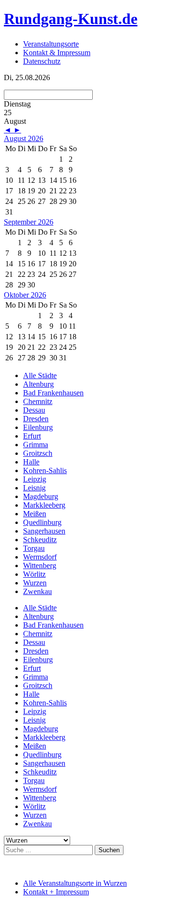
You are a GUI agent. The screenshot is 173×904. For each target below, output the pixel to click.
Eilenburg (38, 427)
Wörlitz (34, 574)
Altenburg (38, 384)
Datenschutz (42, 61)
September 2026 (28, 222)
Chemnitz (37, 401)
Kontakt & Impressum (56, 52)
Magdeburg (40, 496)
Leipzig (34, 479)
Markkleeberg (44, 505)
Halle (31, 462)
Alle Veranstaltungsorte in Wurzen (75, 883)
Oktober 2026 (25, 295)
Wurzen (35, 583)
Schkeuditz (40, 539)
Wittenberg (39, 565)
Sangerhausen (44, 531)
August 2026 (23, 138)
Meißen (34, 514)
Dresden (36, 419)
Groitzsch (37, 453)
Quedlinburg (42, 522)
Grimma (35, 444)
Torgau (34, 548)
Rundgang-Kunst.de (70, 18)
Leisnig (34, 488)
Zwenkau (37, 591)
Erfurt (32, 436)
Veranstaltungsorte (51, 44)
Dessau (34, 410)
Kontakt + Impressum (56, 892)
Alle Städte (40, 375)
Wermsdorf (40, 557)
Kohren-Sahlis (45, 470)
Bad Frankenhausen (53, 393)
